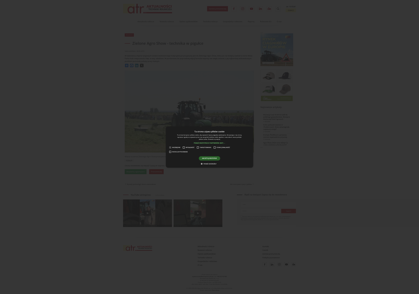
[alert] (209, 147)
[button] (209, 143)
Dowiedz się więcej (214, 139)
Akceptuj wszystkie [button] (209, 158)
